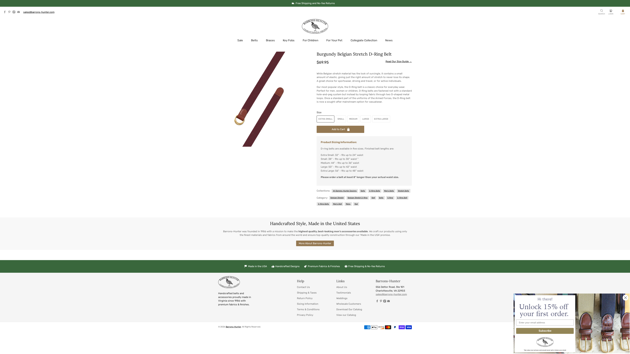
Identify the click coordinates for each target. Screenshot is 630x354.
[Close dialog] (625, 298)
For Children (310, 40)
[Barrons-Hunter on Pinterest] (10, 12)
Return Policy (305, 298)
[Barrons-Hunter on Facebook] (5, 12)
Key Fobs (288, 40)
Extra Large (381, 119)
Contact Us (303, 287)
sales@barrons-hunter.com (38, 12)
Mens (348, 204)
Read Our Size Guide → (399, 61)
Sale (240, 40)
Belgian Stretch (337, 198)
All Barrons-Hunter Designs (345, 191)
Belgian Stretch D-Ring (358, 198)
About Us (341, 287)
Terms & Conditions (308, 309)
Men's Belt (337, 204)
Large (365, 119)
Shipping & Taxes (307, 292)
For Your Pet (334, 40)
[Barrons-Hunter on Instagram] (14, 12)
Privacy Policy (305, 315)
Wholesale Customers (348, 303)
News (389, 40)
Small (340, 119)
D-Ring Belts (374, 191)
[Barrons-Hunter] (315, 26)
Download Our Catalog (349, 309)
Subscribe (545, 330)
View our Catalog (346, 315)
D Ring (390, 198)
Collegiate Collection (364, 40)
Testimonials (343, 292)
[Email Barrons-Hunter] (19, 12)
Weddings (341, 298)
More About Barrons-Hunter (315, 243)
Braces (270, 40)
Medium (353, 119)
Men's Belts (389, 191)
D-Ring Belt (402, 198)
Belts (254, 40)
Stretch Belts (403, 191)
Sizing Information (307, 303)
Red (356, 204)
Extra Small (325, 119)
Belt (373, 198)
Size (319, 112)
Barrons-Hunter (233, 326)
